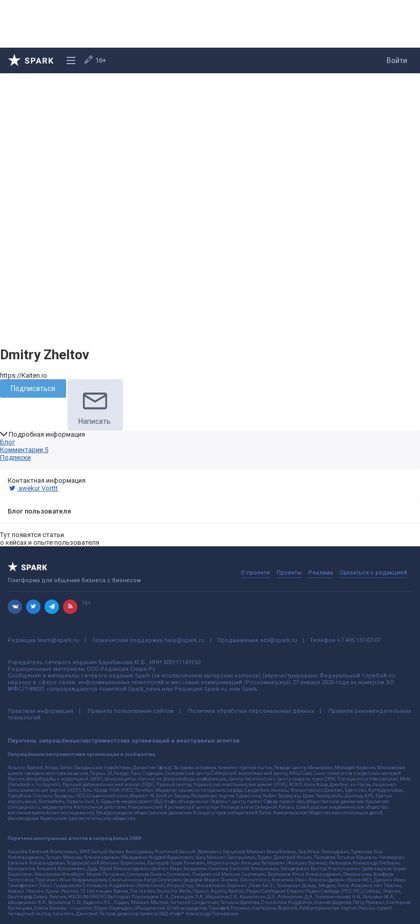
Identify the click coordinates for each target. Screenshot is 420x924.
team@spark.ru (58, 640)
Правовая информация (40, 711)
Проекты (289, 572)
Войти (397, 60)
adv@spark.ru (278, 640)
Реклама (320, 572)
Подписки (15, 457)
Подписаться (33, 388)
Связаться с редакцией (373, 572)
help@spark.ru (184, 640)
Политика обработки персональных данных (251, 711)
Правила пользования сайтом (131, 711)
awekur (29, 488)
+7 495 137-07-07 (359, 640)
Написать (94, 421)
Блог (7, 442)
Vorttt (49, 488)
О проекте (255, 572)
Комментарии (24, 450)
